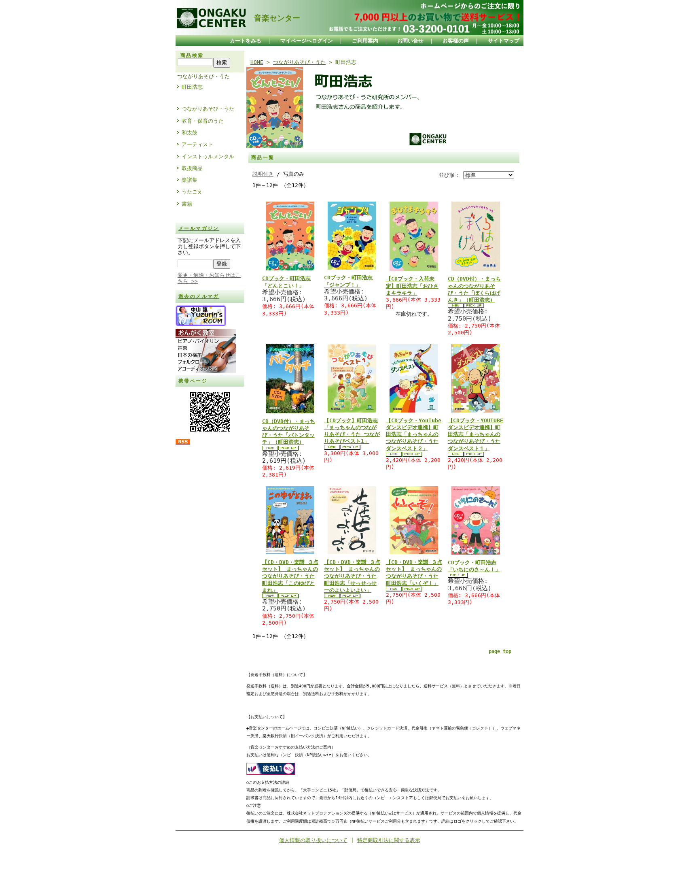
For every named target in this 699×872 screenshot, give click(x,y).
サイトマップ (503, 41)
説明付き (262, 174)
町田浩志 (192, 87)
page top (500, 651)
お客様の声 (456, 41)
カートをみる (245, 41)
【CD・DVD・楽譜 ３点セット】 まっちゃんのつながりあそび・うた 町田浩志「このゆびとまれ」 (290, 576)
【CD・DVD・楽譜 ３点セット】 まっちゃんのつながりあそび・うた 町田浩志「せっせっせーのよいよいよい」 (352, 576)
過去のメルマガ (198, 296)
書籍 (187, 204)
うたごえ (192, 192)
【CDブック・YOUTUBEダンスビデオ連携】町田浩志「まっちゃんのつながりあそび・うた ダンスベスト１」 (475, 434)
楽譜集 (189, 180)
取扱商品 (192, 168)
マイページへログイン (306, 41)
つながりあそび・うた (203, 76)
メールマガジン (198, 228)
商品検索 (192, 55)
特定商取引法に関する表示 (388, 840)
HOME (256, 62)
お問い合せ (410, 41)
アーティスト (197, 144)
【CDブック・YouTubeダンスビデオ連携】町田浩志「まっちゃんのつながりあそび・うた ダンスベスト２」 (413, 434)
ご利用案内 (365, 41)
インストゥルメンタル (208, 156)
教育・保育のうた (203, 121)
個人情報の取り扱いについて (313, 840)
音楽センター (273, 18)
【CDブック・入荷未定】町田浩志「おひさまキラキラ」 (412, 286)
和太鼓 (189, 133)
